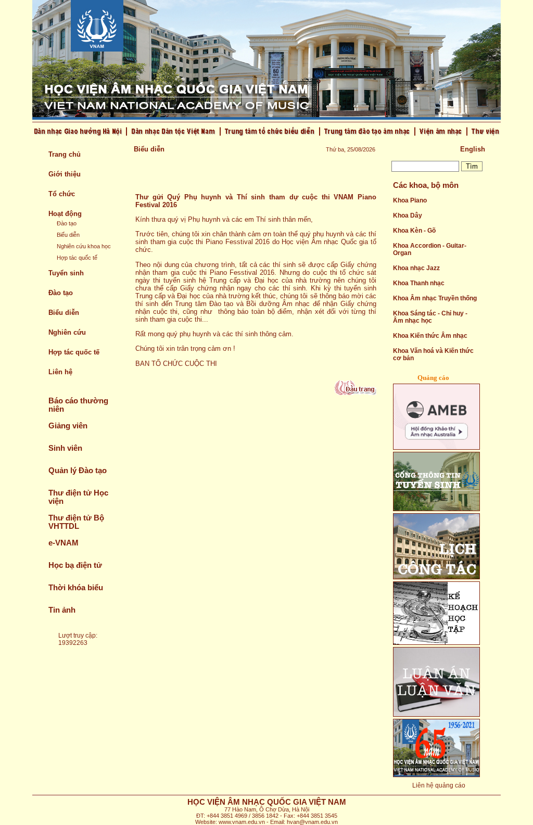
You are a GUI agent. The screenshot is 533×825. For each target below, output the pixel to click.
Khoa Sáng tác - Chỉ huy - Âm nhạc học (430, 317)
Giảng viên (67, 426)
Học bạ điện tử (75, 565)
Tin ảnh (61, 610)
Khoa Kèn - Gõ (414, 230)
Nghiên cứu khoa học (84, 246)
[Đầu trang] (355, 393)
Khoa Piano (410, 200)
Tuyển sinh (66, 273)
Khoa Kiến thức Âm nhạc (430, 335)
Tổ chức (61, 194)
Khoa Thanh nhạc (419, 283)
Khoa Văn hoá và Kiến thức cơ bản (433, 354)
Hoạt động (65, 214)
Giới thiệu (64, 174)
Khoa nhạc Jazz (416, 268)
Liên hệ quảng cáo (438, 785)
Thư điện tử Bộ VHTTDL (76, 522)
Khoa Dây (407, 215)
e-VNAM (63, 543)
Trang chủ (64, 154)
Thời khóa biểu (75, 587)
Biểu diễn (68, 235)
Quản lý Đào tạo (77, 470)
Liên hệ (60, 372)
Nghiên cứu (67, 332)
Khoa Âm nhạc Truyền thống (435, 298)
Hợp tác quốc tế (77, 258)
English (472, 149)
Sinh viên (65, 448)
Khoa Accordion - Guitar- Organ (429, 249)
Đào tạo (67, 223)
